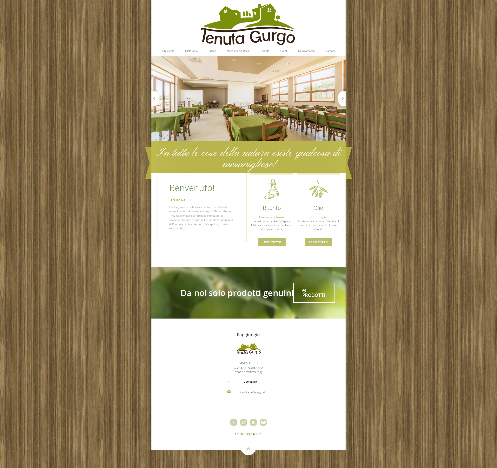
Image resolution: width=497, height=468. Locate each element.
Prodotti (264, 50)
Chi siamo (168, 50)
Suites (212, 50)
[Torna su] (248, 447)
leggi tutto (272, 242)
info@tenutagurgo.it (252, 392)
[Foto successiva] (342, 98)
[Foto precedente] (155, 98)
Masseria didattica (238, 50)
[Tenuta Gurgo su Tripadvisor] (263, 422)
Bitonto (272, 207)
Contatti (330, 50)
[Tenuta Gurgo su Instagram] (243, 422)
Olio (318, 207)
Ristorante (191, 50)
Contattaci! (250, 381)
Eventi (284, 50)
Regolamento (306, 50)
